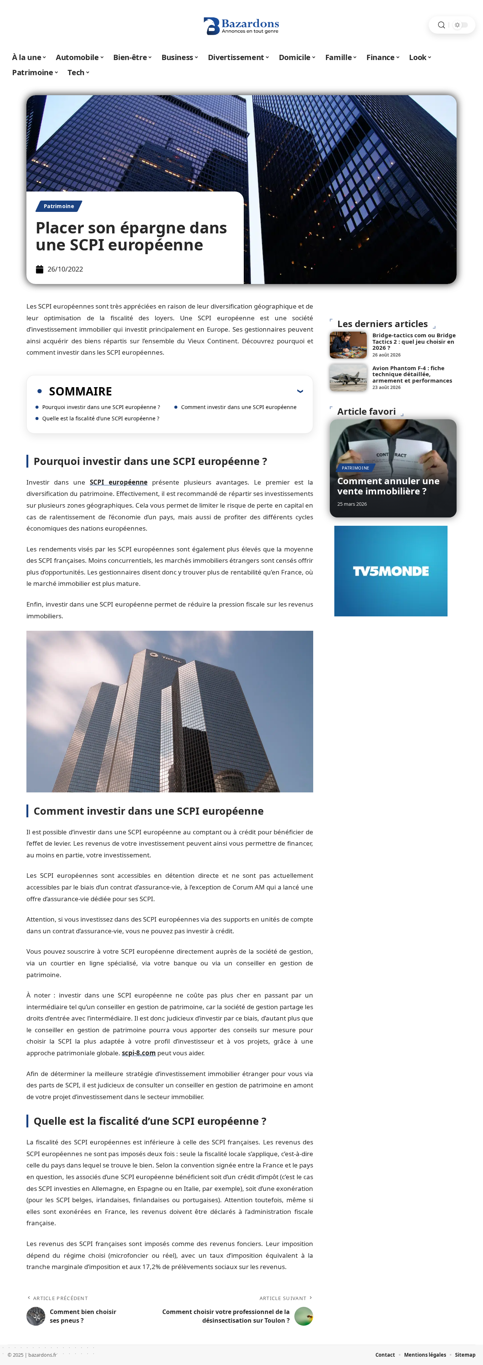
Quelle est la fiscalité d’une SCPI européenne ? (100, 418)
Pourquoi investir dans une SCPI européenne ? (101, 407)
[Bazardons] (241, 25)
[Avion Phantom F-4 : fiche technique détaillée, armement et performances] (348, 377)
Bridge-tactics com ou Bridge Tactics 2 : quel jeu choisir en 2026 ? (414, 341)
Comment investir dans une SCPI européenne (239, 407)
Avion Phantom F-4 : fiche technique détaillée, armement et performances (412, 374)
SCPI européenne (119, 482)
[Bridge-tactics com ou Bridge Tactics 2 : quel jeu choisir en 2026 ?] (348, 345)
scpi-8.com (139, 1052)
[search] (441, 25)
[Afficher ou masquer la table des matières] (207, 390)
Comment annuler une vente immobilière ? (388, 485)
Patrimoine (59, 206)
